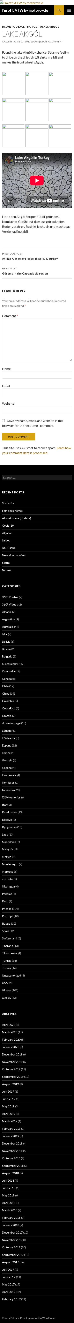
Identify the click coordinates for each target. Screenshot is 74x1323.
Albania (7, 612)
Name (6, 369)
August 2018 (10, 1173)
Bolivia (6, 641)
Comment (10, 316)
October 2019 (11, 1069)
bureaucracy (10, 664)
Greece (7, 767)
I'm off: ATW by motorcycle (25, 10)
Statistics (8, 503)
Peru (5, 901)
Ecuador (7, 730)
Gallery (7, 41)
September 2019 (13, 1076)
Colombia (8, 701)
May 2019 (8, 1106)
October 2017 (11, 1247)
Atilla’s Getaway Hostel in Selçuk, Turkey (30, 256)
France (6, 753)
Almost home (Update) (16, 518)
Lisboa (6, 540)
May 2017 (8, 1284)
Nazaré (6, 570)
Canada (7, 678)
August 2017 (10, 1262)
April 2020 (8, 1024)
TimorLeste (9, 953)
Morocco (7, 871)
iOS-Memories (11, 797)
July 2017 (8, 1269)
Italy (5, 804)
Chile (5, 686)
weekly (6, 997)
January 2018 (10, 1225)
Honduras (8, 782)
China (5, 693)
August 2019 (10, 1084)
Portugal (7, 916)
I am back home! (12, 510)
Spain (5, 931)
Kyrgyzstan (9, 827)
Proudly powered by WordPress (37, 1317)
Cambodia (8, 671)
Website (8, 403)
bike (4, 634)
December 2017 (12, 1232)
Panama (7, 894)
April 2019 (8, 1113)
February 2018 (11, 1217)
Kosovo (7, 819)
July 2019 (8, 1091)
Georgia (7, 760)
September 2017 (13, 1254)
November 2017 (12, 1240)
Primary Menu (69, 10)
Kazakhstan (9, 812)
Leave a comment (51, 41)
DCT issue (9, 547)
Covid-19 (8, 525)
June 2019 (8, 1099)
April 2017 (8, 1292)
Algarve (7, 533)
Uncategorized (11, 975)
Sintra (6, 562)
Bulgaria (7, 656)
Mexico (6, 856)
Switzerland (9, 938)
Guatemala (9, 775)
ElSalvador (8, 738)
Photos (31, 26)
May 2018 (8, 1195)
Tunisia (6, 960)
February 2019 (11, 1128)
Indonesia (8, 790)
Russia (6, 923)
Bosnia (6, 649)
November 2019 (12, 1062)
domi (35, 41)
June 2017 (8, 1277)
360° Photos (10, 597)
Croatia (7, 715)
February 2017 (11, 1299)
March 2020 (9, 1032)
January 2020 (10, 1047)
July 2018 (8, 1180)
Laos (5, 834)
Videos (54, 26)
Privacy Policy (9, 1317)
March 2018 (9, 1210)
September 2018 (13, 1165)
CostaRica (8, 708)
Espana (6, 745)
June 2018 (8, 1188)
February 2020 (11, 1039)
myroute (7, 879)
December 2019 (12, 1054)
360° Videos (10, 604)
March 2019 (9, 1121)
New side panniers (14, 555)
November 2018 (12, 1151)
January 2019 (10, 1136)
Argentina (8, 619)
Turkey (43, 26)
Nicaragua (8, 886)
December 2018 (12, 1143)
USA (5, 983)
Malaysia (7, 849)
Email (6, 386)
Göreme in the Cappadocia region (25, 271)
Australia (8, 626)
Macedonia (9, 842)
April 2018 (8, 1202)
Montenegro (10, 864)
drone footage (13, 26)
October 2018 (11, 1158)
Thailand (7, 945)
